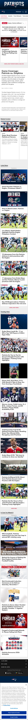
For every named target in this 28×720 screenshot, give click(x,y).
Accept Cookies (14, 717)
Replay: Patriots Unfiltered (14, 23)
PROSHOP (18, 11)
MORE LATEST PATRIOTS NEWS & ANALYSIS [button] (14, 63)
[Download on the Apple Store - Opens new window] (8, 673)
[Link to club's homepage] (3, 11)
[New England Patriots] (14, 680)
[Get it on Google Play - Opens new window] (19, 674)
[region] (14, 701)
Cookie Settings (14, 708)
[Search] (23, 12)
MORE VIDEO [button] (14, 508)
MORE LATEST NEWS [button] (14, 307)
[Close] (26, 685)
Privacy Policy (6, 705)
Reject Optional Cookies (14, 712)
